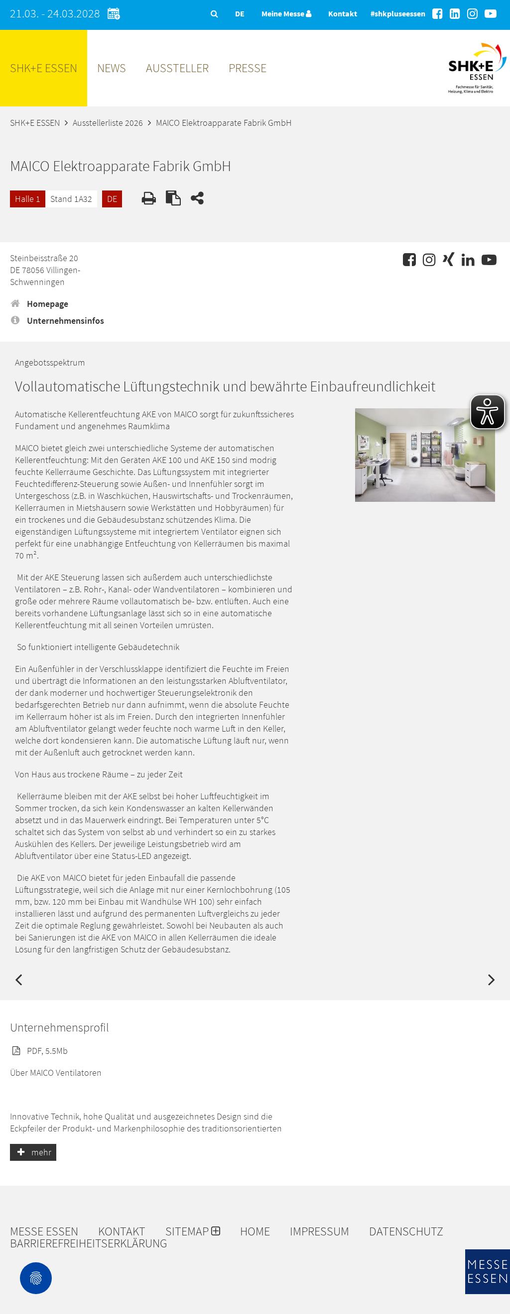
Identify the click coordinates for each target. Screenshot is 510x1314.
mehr (40, 1152)
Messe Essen (44, 1231)
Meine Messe (283, 13)
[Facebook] (437, 13)
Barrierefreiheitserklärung (88, 1243)
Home (255, 1231)
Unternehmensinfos (64, 320)
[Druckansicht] (149, 197)
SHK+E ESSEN (43, 68)
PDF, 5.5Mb (46, 1050)
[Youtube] (491, 13)
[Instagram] (472, 13)
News (111, 68)
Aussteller (177, 68)
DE (112, 198)
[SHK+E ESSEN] (477, 97)
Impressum (319, 1231)
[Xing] (449, 259)
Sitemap (188, 1231)
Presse (247, 68)
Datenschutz (406, 1231)
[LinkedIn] (455, 13)
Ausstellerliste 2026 (108, 122)
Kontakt (342, 13)
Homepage (46, 303)
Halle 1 (27, 198)
